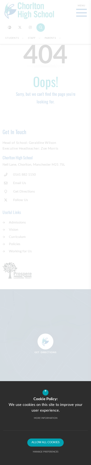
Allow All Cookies (45, 442)
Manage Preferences (45, 452)
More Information (45, 418)
